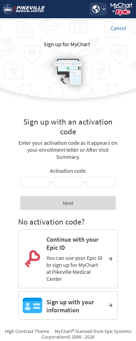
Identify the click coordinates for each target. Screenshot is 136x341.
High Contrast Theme (27, 331)
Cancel (118, 27)
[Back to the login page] (24, 9)
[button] (98, 9)
